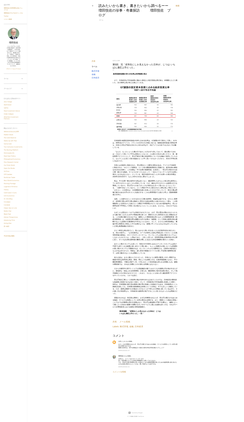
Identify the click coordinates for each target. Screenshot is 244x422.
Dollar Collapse (9, 114)
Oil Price (6, 171)
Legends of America (10, 186)
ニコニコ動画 (8, 19)
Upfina (6, 108)
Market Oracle (8, 135)
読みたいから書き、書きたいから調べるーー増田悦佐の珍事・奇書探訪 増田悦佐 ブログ (134, 10)
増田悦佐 (121, 356)
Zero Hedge (8, 102)
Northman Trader (9, 177)
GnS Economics (9, 196)
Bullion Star (7, 211)
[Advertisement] (135, 41)
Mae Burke (141, 416)
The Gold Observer (10, 138)
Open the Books (9, 168)
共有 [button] (93, 61)
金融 (93, 74)
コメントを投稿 (119, 372)
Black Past (7, 214)
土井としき (121, 341)
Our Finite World (9, 165)
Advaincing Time (9, 220)
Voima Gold (7, 144)
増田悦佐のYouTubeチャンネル (13, 13)
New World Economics (11, 180)
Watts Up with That (10, 141)
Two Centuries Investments (13, 147)
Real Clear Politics (10, 156)
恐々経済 (6, 226)
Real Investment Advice (12, 111)
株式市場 (95, 71)
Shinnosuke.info (9, 153)
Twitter (6, 16)
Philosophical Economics (12, 159)
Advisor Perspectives (11, 217)
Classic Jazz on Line (10, 208)
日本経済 (95, 78)
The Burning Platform (11, 150)
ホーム (101, 20)
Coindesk (7, 205)
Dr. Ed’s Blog (8, 199)
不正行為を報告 (9, 236)
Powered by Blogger (137, 412)
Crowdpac (7, 202)
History (6, 190)
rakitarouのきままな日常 (11, 131)
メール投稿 (124, 322)
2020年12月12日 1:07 (124, 350)
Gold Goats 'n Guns (10, 193)
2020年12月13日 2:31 (124, 366)
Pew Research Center (11, 162)
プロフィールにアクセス (13, 69)
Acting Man (8, 223)
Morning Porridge (10, 183)
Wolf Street (7, 105)
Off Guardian (8, 174)
